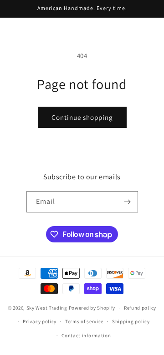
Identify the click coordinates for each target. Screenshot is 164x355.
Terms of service (84, 321)
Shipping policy (131, 321)
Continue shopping (82, 117)
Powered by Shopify (92, 308)
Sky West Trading (46, 308)
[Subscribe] (128, 201)
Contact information (86, 335)
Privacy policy (39, 321)
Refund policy (140, 308)
